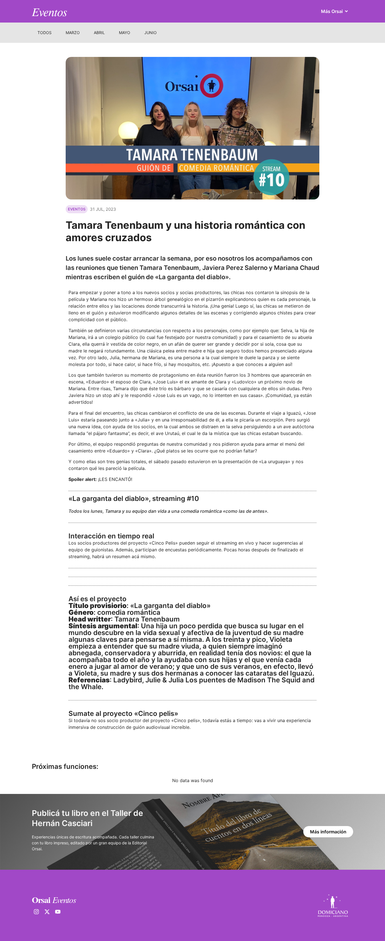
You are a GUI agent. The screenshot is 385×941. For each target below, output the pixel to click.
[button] (77, 209)
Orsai (41, 899)
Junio (150, 32)
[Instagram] (36, 911)
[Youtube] (57, 911)
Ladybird (127, 680)
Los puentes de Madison (225, 680)
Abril (99, 32)
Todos (44, 32)
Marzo (73, 32)
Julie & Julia (164, 680)
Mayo (124, 32)
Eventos (49, 11)
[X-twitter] (47, 911)
